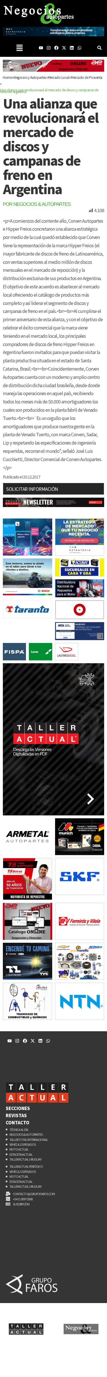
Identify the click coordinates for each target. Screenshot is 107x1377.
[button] (19, 48)
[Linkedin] (72, 48)
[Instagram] (49, 48)
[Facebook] (56, 48)
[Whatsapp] (79, 48)
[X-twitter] (64, 48)
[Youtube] (41, 48)
